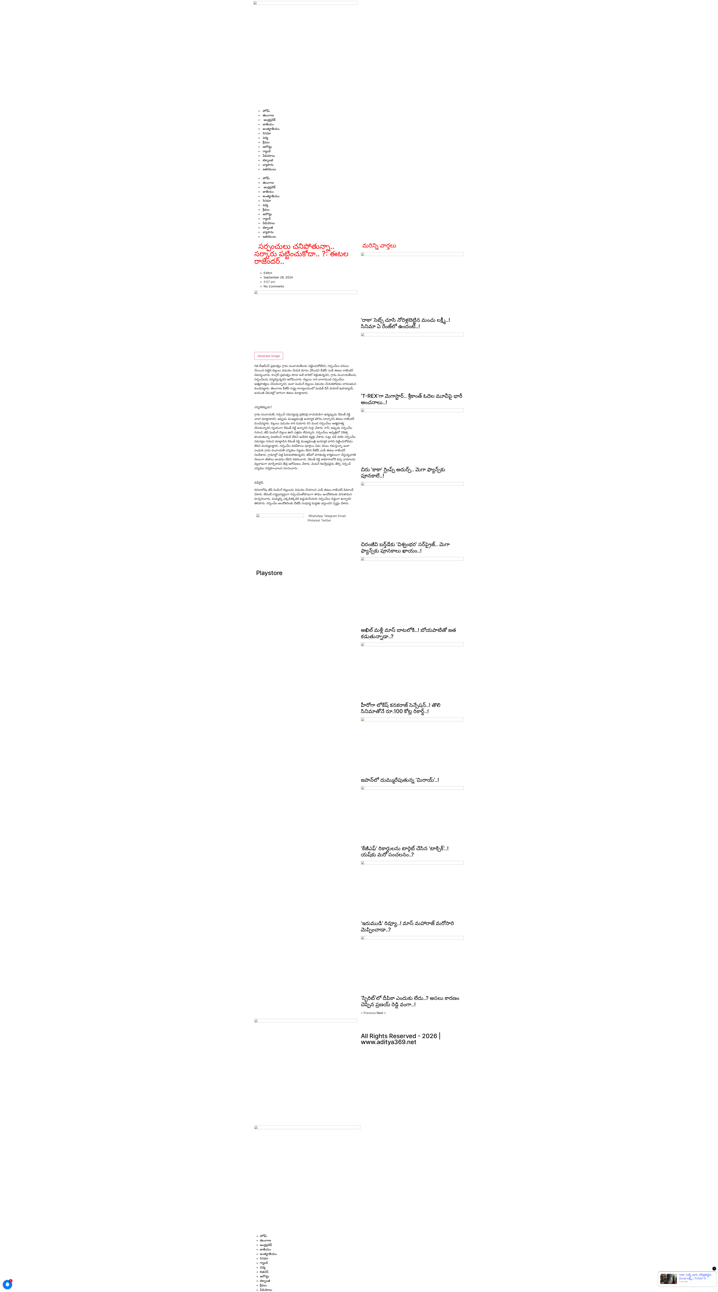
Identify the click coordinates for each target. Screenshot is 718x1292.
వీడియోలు (268, 156)
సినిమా (266, 133)
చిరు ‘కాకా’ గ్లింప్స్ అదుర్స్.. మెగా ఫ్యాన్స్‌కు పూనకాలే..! (403, 472)
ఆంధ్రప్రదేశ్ (268, 120)
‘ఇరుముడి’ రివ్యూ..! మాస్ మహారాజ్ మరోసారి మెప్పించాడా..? (407, 926)
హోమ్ (266, 111)
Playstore (269, 572)
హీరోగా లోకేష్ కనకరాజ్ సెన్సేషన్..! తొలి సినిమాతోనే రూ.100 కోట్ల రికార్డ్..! (401, 708)
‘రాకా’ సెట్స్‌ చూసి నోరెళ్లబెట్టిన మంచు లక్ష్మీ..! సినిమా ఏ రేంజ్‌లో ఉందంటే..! (405, 323)
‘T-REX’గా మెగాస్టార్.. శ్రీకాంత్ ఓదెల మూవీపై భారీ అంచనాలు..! (411, 399)
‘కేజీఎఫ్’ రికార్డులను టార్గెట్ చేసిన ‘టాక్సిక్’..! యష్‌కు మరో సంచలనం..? (405, 851)
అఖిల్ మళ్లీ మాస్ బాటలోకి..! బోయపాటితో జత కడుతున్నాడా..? (408, 633)
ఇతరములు (269, 169)
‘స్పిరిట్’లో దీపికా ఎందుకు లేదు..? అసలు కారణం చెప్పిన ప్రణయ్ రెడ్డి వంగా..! (410, 1001)
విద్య (265, 138)
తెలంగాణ (268, 115)
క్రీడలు (266, 142)
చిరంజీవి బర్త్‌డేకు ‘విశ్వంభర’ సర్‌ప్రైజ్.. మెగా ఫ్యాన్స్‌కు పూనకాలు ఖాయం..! (405, 547)
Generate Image (268, 356)
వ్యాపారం (268, 165)
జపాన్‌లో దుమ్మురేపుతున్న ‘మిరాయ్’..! (400, 780)
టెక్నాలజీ (267, 160)
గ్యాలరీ (266, 151)
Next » (381, 1013)
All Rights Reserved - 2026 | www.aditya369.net (401, 1039)
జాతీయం (268, 124)
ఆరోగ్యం (267, 147)
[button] (359, 173)
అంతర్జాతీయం (271, 129)
